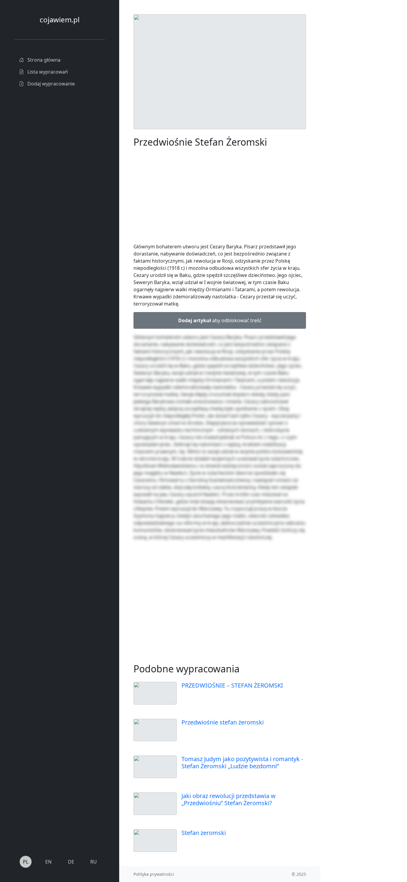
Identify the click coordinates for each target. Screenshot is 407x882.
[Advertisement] (356, 103)
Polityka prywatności (153, 874)
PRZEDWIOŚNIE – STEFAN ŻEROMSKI (232, 685)
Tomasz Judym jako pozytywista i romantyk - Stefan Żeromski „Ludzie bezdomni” (242, 762)
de (71, 861)
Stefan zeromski (203, 833)
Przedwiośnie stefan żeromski (222, 722)
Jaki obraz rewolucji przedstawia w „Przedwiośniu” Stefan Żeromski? (228, 799)
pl (25, 861)
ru (93, 861)
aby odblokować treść (220, 320)
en (48, 861)
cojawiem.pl (60, 19)
